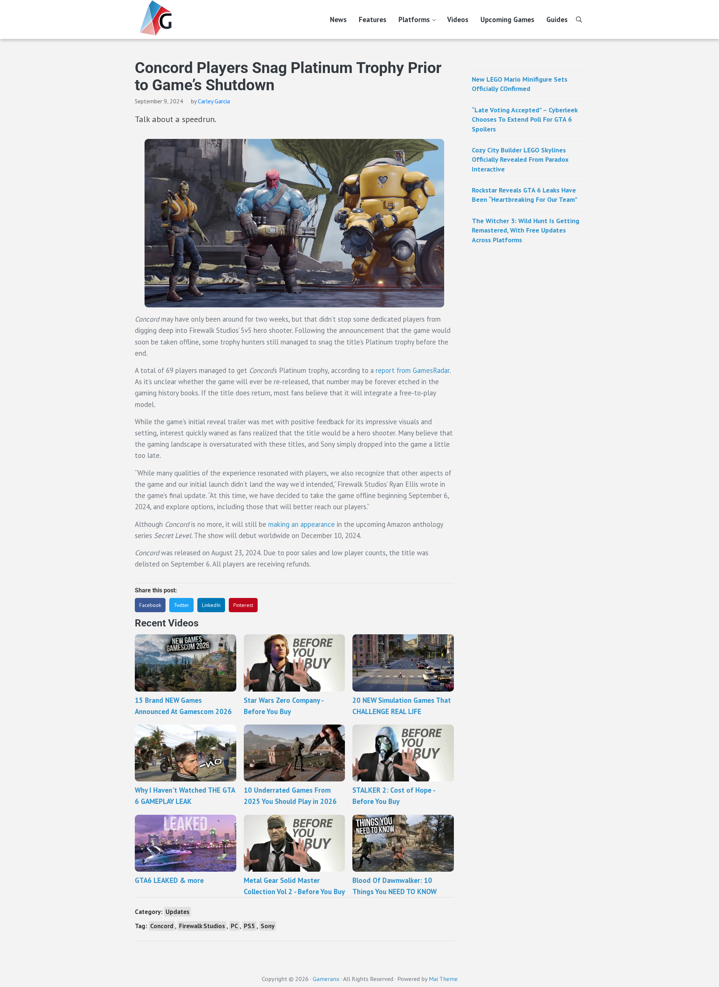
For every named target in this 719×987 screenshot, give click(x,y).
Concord (161, 926)
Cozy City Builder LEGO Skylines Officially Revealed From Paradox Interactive (520, 159)
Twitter (181, 605)
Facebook (150, 605)
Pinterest (243, 605)
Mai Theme (443, 979)
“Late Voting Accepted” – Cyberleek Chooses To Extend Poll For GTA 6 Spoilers (524, 119)
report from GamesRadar (412, 370)
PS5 (249, 926)
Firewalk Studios (202, 926)
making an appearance (301, 524)
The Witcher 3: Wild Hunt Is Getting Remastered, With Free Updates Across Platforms (525, 230)
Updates (177, 912)
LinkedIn (211, 605)
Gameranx (326, 979)
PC (234, 926)
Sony (267, 926)
